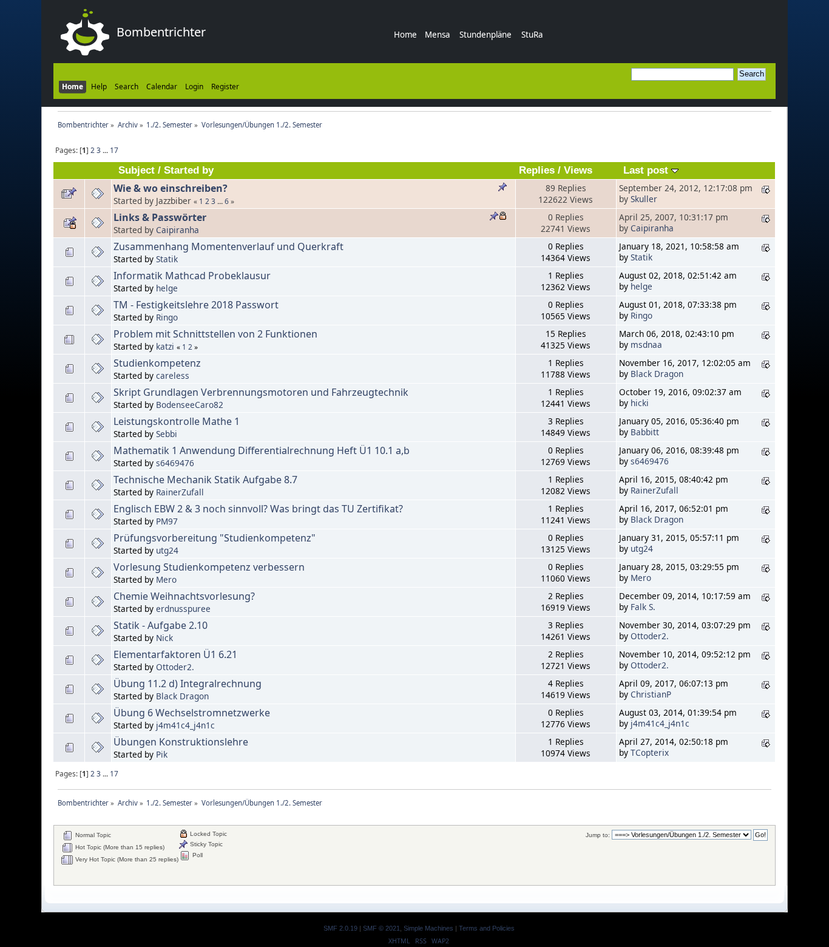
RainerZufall (180, 492)
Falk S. (643, 607)
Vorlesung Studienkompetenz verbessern (209, 567)
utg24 (167, 550)
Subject (136, 170)
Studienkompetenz (157, 363)
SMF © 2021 (381, 928)
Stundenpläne (485, 34)
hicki (640, 403)
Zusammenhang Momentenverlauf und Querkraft (228, 246)
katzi (165, 346)
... (106, 150)
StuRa (532, 34)
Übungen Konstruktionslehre (180, 741)
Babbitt (645, 432)
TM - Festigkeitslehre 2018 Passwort (196, 304)
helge (167, 288)
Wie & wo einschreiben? (170, 188)
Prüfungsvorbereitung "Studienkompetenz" (214, 538)
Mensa (437, 34)
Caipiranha (177, 230)
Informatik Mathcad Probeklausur (192, 275)
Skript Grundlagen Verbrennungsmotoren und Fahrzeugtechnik (260, 392)
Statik (167, 259)
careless (172, 375)
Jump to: (598, 835)
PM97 (167, 521)
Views (578, 170)
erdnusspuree (183, 608)
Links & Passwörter (159, 217)
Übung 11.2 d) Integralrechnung (187, 683)
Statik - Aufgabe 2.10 (160, 625)
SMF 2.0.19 (340, 928)
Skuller (644, 199)
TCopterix (650, 752)
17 (114, 150)
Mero (166, 579)
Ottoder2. (650, 636)
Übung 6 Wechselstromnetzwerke (191, 712)
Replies (537, 170)
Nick (164, 637)
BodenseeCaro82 (189, 404)
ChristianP (651, 694)
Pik (161, 754)
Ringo (167, 317)
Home (405, 34)
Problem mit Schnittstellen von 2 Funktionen (215, 334)
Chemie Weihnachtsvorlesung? (184, 596)
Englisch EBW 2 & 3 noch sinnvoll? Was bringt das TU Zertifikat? (258, 508)
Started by (189, 170)
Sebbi (166, 434)
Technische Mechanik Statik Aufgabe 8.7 (205, 479)
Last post (647, 170)
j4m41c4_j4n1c (185, 725)
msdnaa (646, 344)
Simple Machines (428, 928)
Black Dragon (657, 373)
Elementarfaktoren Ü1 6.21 (175, 654)
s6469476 (175, 463)
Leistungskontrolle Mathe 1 (176, 421)
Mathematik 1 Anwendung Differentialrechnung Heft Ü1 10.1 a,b (261, 450)
